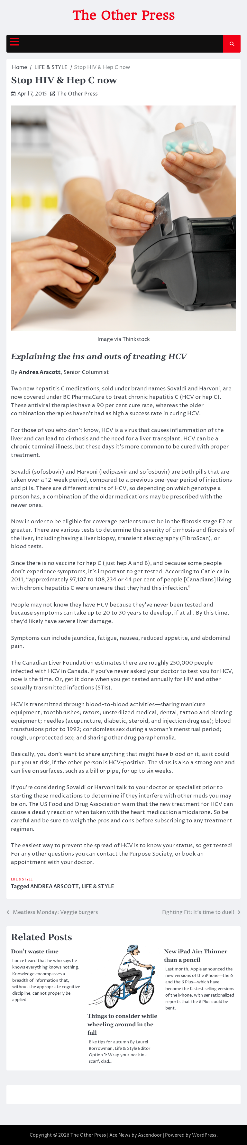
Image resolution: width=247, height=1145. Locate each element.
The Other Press (123, 15)
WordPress (204, 1135)
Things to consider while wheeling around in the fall (122, 1025)
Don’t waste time (35, 951)
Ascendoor (150, 1135)
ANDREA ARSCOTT (54, 886)
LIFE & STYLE (22, 879)
